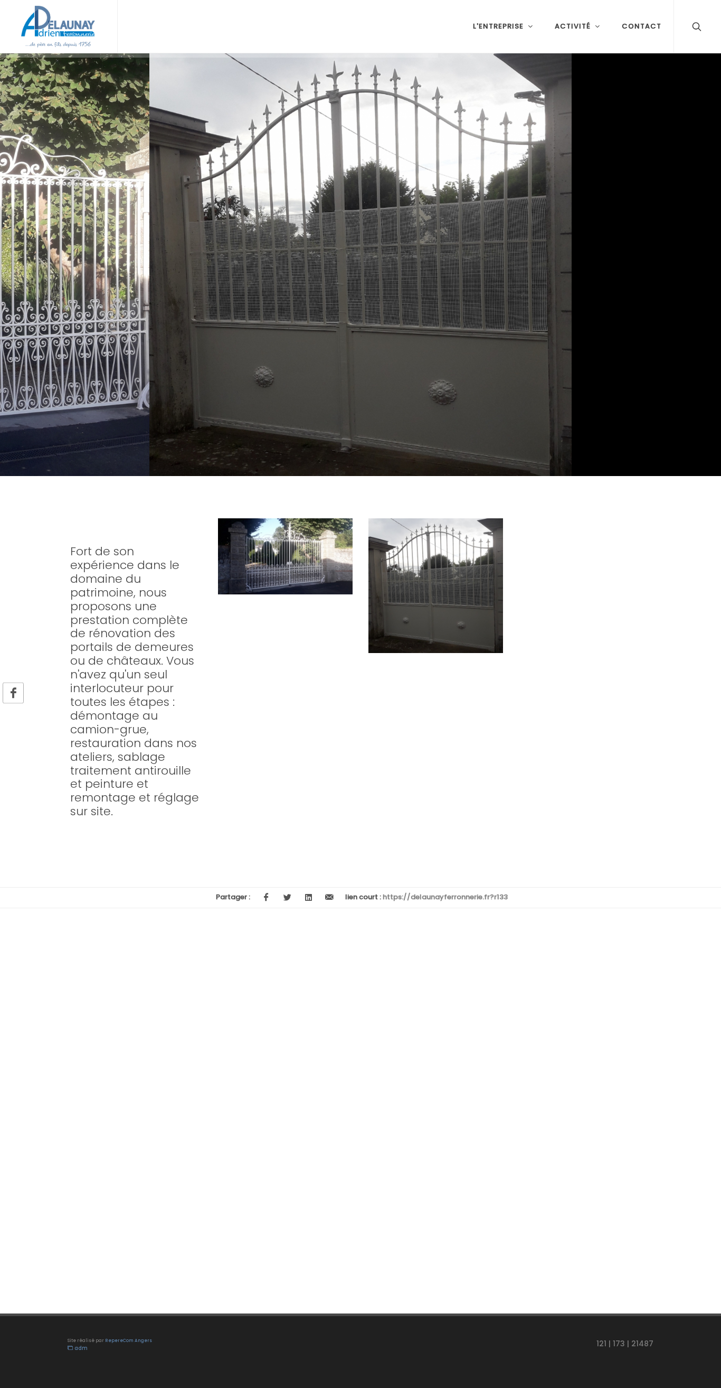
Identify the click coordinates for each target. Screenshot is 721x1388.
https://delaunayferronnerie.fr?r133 (445, 897)
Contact (641, 26)
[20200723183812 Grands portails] (423, 586)
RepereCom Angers (128, 1341)
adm (80, 1348)
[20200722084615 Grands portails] (272, 556)
